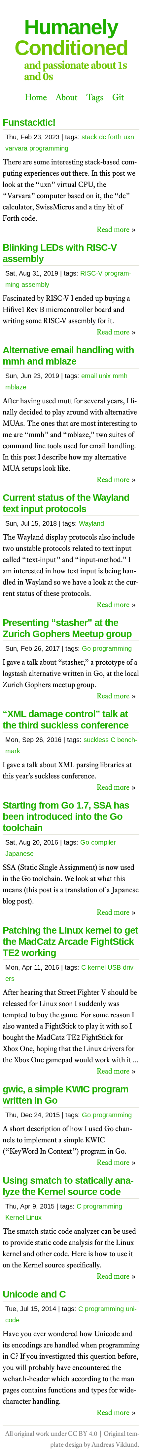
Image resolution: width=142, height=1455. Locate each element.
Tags (95, 97)
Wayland (91, 523)
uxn (129, 137)
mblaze (15, 387)
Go (86, 648)
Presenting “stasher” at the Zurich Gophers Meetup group (67, 628)
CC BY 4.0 (82, 1433)
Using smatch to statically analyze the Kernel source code (68, 1186)
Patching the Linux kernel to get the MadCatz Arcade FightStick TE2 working (70, 941)
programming (48, 148)
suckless (96, 739)
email (89, 375)
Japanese (19, 853)
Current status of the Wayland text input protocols (66, 503)
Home (36, 97)
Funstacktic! (29, 122)
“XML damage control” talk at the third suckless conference (65, 719)
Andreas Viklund (114, 1444)
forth (115, 137)
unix (105, 375)
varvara (16, 148)
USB (114, 967)
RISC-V (91, 273)
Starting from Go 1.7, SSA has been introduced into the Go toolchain (66, 816)
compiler (103, 842)
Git (118, 97)
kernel (97, 967)
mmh (120, 375)
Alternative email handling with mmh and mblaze (68, 355)
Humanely (71, 37)
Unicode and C (34, 1294)
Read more (113, 229)
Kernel (14, 1217)
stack (89, 137)
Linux (34, 1217)
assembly (35, 284)
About (66, 97)
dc (102, 137)
